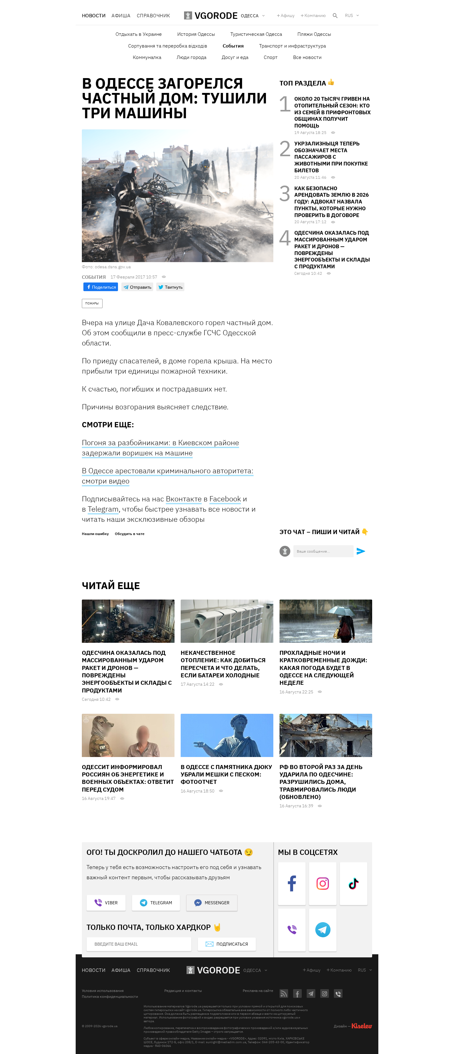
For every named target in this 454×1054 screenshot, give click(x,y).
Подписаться (232, 944)
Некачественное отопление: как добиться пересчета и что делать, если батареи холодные (223, 664)
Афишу (288, 15)
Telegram (103, 509)
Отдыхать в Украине (139, 34)
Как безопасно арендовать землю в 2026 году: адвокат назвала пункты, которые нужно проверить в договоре (331, 202)
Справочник (153, 15)
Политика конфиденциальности (110, 996)
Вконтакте (184, 499)
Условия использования (103, 991)
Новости (93, 15)
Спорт (271, 57)
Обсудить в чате (130, 534)
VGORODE (218, 970)
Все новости (307, 57)
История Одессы (196, 34)
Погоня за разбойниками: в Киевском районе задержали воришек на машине (160, 447)
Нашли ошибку (95, 534)
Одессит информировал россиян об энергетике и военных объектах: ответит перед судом (128, 778)
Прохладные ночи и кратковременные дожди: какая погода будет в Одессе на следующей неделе (323, 667)
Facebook (225, 499)
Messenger (217, 903)
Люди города (191, 57)
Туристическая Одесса (256, 34)
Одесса (252, 970)
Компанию (315, 15)
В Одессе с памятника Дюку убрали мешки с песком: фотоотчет (226, 774)
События (233, 46)
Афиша (120, 15)
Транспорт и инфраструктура (292, 46)
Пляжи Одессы (314, 34)
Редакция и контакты (183, 991)
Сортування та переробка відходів (167, 46)
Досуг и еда (235, 57)
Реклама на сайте (258, 991)
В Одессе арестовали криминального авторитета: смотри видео (168, 476)
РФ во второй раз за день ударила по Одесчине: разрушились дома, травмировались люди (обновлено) (321, 782)
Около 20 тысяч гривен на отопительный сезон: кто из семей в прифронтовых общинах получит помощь (332, 112)
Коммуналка (147, 57)
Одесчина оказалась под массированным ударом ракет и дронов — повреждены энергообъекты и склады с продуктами (332, 249)
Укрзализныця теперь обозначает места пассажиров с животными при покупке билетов (331, 157)
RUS (349, 15)
